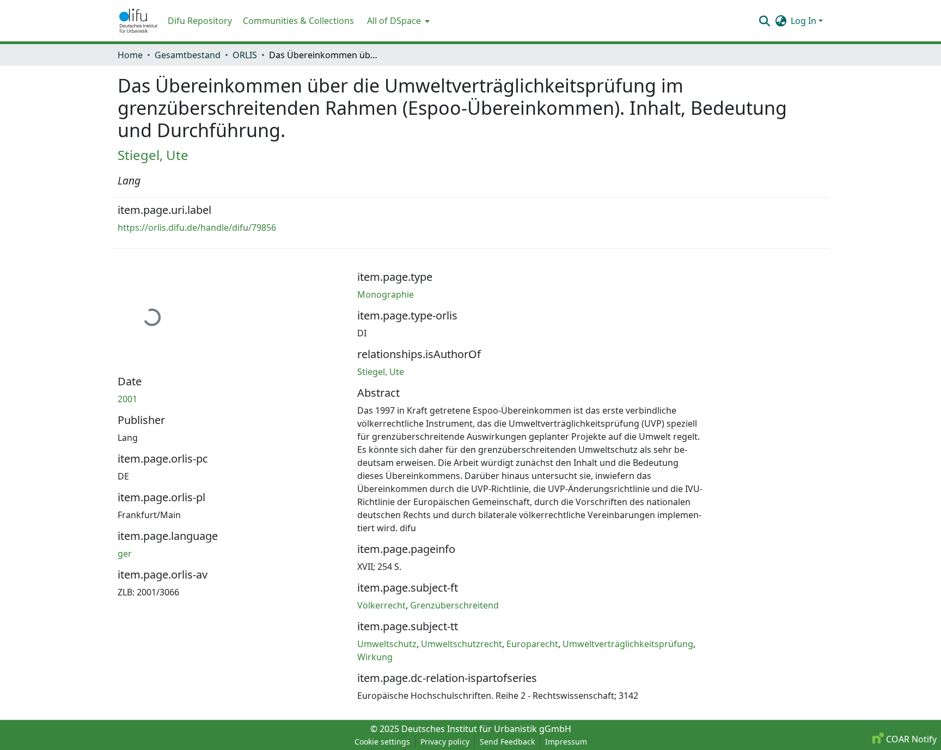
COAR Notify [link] (910, 739)
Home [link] (130, 55)
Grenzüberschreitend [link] (454, 605)
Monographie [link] (385, 294)
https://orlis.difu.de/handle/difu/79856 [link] (197, 227)
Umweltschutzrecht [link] (461, 644)
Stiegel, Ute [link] (153, 155)
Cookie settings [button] (382, 741)
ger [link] (125, 554)
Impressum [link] (566, 741)
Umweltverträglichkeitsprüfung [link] (628, 644)
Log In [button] (804, 21)
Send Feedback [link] (507, 741)
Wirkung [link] (375, 657)
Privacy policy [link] (444, 741)
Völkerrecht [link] (381, 605)
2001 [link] (127, 399)
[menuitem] (397, 20)
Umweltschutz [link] (387, 644)
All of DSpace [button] (394, 21)
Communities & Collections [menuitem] (298, 21)
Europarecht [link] (532, 644)
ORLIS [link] (245, 55)
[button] (138, 20)
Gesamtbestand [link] (188, 55)
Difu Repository (200, 21)
